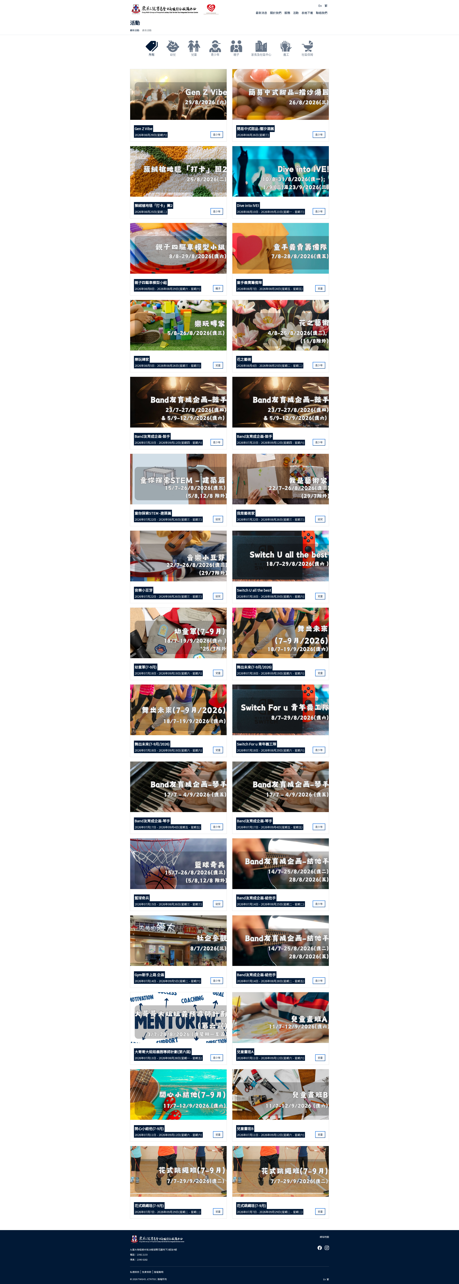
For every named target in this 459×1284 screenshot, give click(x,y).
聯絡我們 (321, 13)
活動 (296, 13)
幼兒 (173, 54)
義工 (286, 54)
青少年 (215, 54)
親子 (236, 54)
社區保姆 (307, 54)
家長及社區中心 (261, 54)
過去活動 (147, 30)
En (320, 5)
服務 (287, 13)
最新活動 (134, 30)
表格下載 (307, 13)
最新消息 (261, 13)
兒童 (194, 54)
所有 (152, 54)
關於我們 (275, 13)
